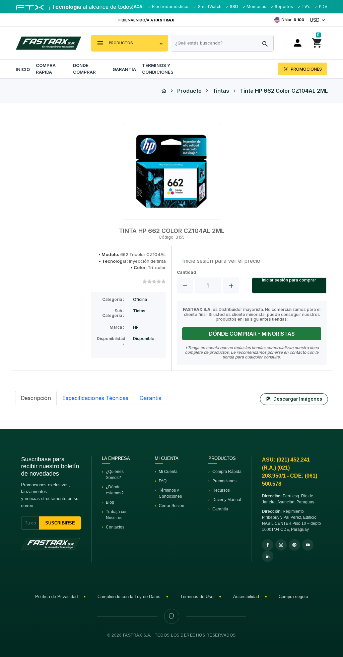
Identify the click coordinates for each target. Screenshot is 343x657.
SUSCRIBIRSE (60, 522)
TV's (305, 6)
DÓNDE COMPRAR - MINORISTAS (252, 333)
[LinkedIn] (267, 556)
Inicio (23, 69)
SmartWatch (209, 6)
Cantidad (186, 272)
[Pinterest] (294, 545)
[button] (129, 43)
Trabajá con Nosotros (117, 514)
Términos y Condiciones (158, 69)
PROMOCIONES (306, 69)
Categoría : (113, 299)
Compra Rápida (46, 69)
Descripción (36, 398)
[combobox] (222, 43)
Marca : (117, 327)
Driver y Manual (226, 499)
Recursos (221, 490)
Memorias (256, 6)
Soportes (283, 6)
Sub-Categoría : (113, 313)
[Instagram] (281, 545)
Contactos (115, 527)
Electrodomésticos (170, 6)
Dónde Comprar (84, 69)
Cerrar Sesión (171, 505)
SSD (233, 6)
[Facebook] (267, 545)
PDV (322, 6)
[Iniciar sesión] (296, 43)
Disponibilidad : (111, 341)
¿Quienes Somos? (115, 474)
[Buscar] (265, 44)
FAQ (162, 481)
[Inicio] (163, 91)
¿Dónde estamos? (115, 490)
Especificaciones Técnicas (95, 398)
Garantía (124, 69)
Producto (189, 90)
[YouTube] (308, 545)
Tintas (220, 90)
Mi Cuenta (168, 471)
